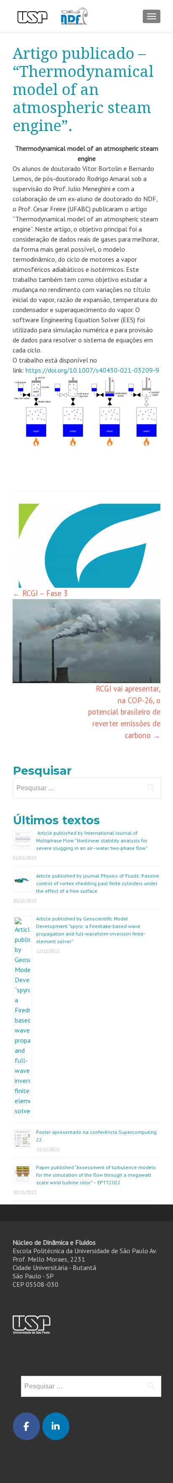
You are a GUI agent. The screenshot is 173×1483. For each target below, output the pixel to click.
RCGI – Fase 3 (40, 593)
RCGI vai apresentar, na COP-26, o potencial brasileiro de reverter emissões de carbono (124, 712)
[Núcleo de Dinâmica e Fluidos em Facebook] (26, 1426)
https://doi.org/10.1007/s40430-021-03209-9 (92, 370)
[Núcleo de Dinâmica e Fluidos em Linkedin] (55, 1426)
